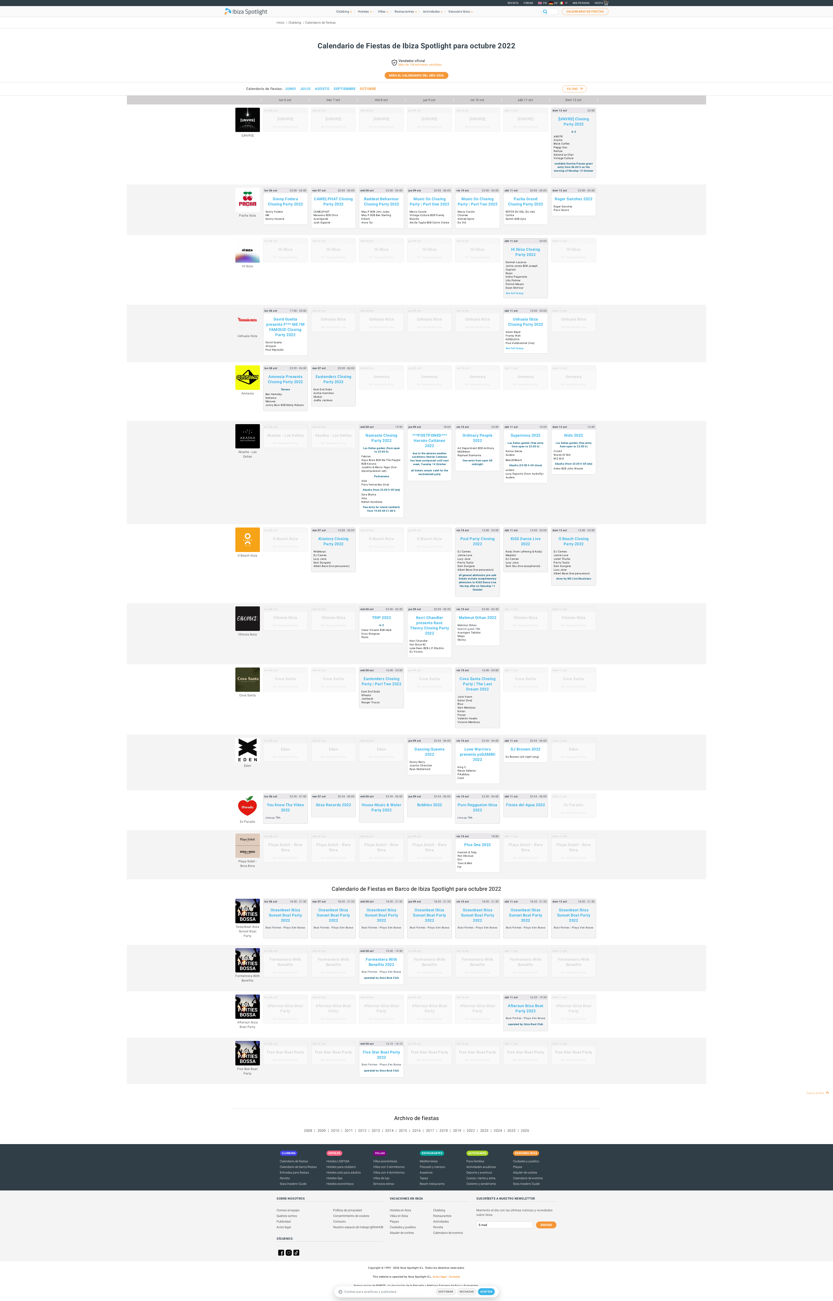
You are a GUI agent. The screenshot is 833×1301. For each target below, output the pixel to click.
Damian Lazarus (516, 262)
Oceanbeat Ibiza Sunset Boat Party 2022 (285, 915)
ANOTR (558, 136)
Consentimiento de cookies (351, 1216)
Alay (364, 498)
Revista (513, 3)
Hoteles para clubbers (341, 1167)
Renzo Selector (466, 770)
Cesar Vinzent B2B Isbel (376, 630)
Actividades (441, 1221)
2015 (403, 1130)
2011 (349, 1130)
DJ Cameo (320, 555)
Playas (517, 1167)
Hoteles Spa (334, 1178)
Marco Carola (418, 211)
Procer (461, 714)
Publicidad (284, 1221)
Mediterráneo (429, 1161)
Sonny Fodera (274, 211)
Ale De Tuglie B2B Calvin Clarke (429, 222)
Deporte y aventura (479, 1172)
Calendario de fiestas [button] (585, 11)
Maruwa (271, 401)
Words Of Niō (562, 454)
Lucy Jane (319, 558)
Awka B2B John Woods (568, 468)
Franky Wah (513, 335)
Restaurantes (442, 1216)
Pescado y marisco (432, 1167)
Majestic (511, 555)
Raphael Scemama (469, 455)
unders (510, 470)
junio (290, 89)
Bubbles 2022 (429, 805)
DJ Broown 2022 (526, 749)
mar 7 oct (333, 100)
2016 (416, 1130)
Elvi (459, 859)
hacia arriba (815, 1093)
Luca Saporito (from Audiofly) (525, 473)
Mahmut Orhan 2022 (478, 617)
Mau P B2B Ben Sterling (376, 215)
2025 (511, 1130)
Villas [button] (382, 11)
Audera (510, 454)
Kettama (271, 397)
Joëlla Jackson (323, 400)
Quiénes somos (287, 1216)
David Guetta (274, 342)
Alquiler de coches (525, 1172)
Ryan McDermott (420, 769)
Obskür (317, 396)
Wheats (366, 695)
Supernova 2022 (526, 435)
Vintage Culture (564, 158)
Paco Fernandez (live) (375, 484)
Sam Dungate (322, 562)
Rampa (558, 151)
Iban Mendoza (466, 707)
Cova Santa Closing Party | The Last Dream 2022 (477, 683)
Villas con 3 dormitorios (389, 1167)
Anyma (558, 140)
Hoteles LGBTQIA (337, 1161)
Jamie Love (464, 555)
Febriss (366, 456)
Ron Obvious (465, 855)
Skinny (461, 639)
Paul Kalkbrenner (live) (520, 343)
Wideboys (319, 551)
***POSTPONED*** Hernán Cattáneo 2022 (429, 440)
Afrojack (271, 346)
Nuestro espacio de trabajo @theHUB (358, 1227)
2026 (525, 1130)
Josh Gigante (321, 222)
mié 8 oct (381, 100)
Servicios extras (383, 1183)
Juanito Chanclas (421, 765)
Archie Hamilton (323, 393)
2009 (322, 1130)
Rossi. (509, 273)
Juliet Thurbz (562, 558)
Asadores (426, 1172)
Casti (460, 778)
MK (268, 215)
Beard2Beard (514, 460)
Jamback (367, 698)
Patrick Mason (515, 284)
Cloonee (462, 215)
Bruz (460, 703)
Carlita (510, 215)
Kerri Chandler (419, 640)
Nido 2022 (573, 435)
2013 (376, 1130)
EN (545, 3)
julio (305, 89)
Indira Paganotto (516, 276)
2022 (471, 1130)
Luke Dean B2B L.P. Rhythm (427, 648)
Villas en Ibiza (399, 1216)
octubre (368, 89)
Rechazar (467, 1291)
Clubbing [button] (342, 11)
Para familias (475, 1161)
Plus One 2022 (477, 844)
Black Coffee (561, 143)
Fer (459, 866)
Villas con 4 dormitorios (389, 1172)
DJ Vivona (416, 651)
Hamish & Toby (467, 852)
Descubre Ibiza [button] (459, 11)
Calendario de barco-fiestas (298, 1167)
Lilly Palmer (513, 280)
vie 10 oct (477, 100)
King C (461, 767)
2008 (308, 1130)
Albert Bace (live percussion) (331, 566)
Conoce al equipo (288, 1210)
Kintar (461, 711)
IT (566, 3)
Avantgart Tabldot (469, 632)
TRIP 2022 (381, 617)
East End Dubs (322, 389)
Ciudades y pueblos (526, 1161)
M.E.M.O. (559, 458)
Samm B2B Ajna (516, 218)
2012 (362, 1130)
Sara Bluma (368, 494)
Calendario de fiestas (320, 22)
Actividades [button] (431, 11)
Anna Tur (367, 222)
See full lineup (515, 293)
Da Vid (461, 222)
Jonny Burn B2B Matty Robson (285, 405)
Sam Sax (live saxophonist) (523, 566)
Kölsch (365, 218)
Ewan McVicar (515, 287)
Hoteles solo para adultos (343, 1172)
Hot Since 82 (418, 644)
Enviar (546, 1225)
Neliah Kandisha (372, 501)
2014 (389, 1130)
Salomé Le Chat (564, 154)
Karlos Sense (514, 451)
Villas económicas (385, 1161)
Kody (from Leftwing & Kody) (524, 551)
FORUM (528, 3)
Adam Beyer (513, 332)
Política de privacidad (347, 1210)
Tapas (424, 1178)
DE (556, 3)
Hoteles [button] (363, 11)
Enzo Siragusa (370, 633)
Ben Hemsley (274, 394)
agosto (322, 89)
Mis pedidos (581, 3)
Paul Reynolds (275, 349)
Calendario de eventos (528, 1178)
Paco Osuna (561, 210)
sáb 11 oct (525, 100)
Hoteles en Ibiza (400, 1210)
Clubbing (295, 22)
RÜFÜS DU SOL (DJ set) (520, 211)
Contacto (339, 1221)
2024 (498, 1130)
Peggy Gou (560, 147)
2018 (443, 1130)
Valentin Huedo (467, 718)
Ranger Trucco (370, 702)
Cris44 (558, 451)
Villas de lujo (381, 1178)
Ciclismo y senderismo (481, 1183)
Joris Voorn (464, 696)
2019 (457, 1130)
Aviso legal (284, 1227)
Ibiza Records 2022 (333, 805)
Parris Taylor (465, 562)
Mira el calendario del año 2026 (416, 75)
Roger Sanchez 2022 (573, 199)
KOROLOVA (513, 339)
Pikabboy (463, 774)
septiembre (345, 89)
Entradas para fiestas (294, 1172)
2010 (335, 1130)
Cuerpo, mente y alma (480, 1178)
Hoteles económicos (340, 1183)
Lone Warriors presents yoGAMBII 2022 (477, 754)
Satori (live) (464, 700)
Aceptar (486, 1291)
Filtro (573, 89)
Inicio (280, 22)
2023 (484, 1130)
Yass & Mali (464, 863)
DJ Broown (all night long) (522, 756)
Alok (364, 480)
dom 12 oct (573, 100)
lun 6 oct (285, 100)
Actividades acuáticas (481, 1167)
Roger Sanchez (563, 206)
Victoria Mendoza (468, 722)
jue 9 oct (429, 100)
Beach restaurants (432, 1183)
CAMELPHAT (321, 211)
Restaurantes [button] (404, 11)
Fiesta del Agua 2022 (525, 805)
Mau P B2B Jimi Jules (375, 211)
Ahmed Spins (465, 218)
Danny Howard (275, 218)
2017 (430, 1130)
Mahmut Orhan (467, 625)
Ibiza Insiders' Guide (293, 1183)
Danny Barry (417, 762)
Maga (461, 636)
